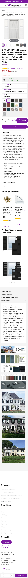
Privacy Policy (5, 527)
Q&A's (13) (20, 68)
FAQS (2, 518)
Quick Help (7, 542)
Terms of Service (6, 530)
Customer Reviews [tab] (6, 294)
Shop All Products (6, 501)
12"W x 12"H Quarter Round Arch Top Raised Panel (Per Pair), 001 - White (19, 209)
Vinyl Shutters (12, 282)
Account (3, 509)
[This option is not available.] (17, 105)
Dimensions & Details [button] (9, 182)
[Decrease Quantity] (3, 121)
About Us (3, 521)
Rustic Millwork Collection (8, 489)
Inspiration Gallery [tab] (6, 300)
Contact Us (4, 524)
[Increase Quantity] (7, 121)
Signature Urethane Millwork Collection (12, 495)
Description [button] (6, 132)
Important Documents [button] (9, 186)
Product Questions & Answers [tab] (9, 297)
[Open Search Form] (5, 5)
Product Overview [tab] (6, 291)
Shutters (12, 257)
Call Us (6, 547)
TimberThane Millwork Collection (10, 498)
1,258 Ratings (13, 68)
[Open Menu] (2, 5)
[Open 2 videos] (24, 45)
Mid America (6, 64)
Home (2, 10)
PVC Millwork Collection (8, 492)
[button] (13, 121)
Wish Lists (4, 515)
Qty (2, 118)
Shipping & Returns (6, 533)
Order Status (4, 512)
